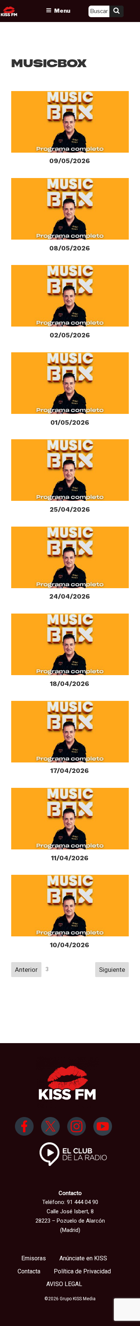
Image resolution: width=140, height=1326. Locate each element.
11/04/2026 (69, 858)
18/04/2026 (69, 683)
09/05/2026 (69, 161)
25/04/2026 (70, 509)
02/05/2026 (70, 335)
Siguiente (112, 969)
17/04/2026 (69, 770)
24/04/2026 (69, 596)
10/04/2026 (69, 945)
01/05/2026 (69, 422)
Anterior (26, 969)
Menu (62, 10)
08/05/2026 (69, 248)
